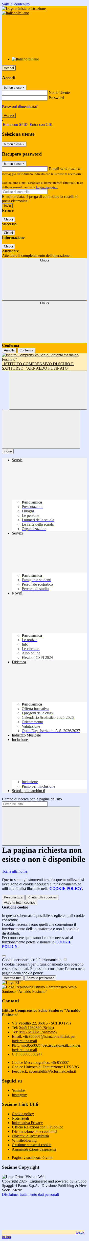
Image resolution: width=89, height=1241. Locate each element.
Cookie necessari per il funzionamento (32, 960)
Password (56, 98)
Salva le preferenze (40, 978)
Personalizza (13, 897)
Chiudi (8, 219)
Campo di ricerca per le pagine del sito (32, 799)
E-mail (54, 169)
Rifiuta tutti (42, 897)
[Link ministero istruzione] (24, 8)
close (8, 451)
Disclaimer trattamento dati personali (30, 1194)
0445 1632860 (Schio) (36, 1027)
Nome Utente (59, 92)
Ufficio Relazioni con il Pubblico (37, 1127)
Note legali (20, 1118)
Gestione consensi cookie (31, 1145)
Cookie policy (23, 1114)
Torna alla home (14, 871)
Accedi (9, 68)
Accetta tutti (19, 902)
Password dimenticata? (20, 106)
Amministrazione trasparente (34, 1149)
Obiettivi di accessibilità (30, 1136)
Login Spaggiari (47, 187)
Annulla (9, 350)
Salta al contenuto (16, 4)
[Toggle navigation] (41, 429)
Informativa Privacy (27, 1123)
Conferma (26, 350)
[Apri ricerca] (48, 390)
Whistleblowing (24, 1140)
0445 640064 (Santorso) (38, 1032)
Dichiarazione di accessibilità (34, 1131)
